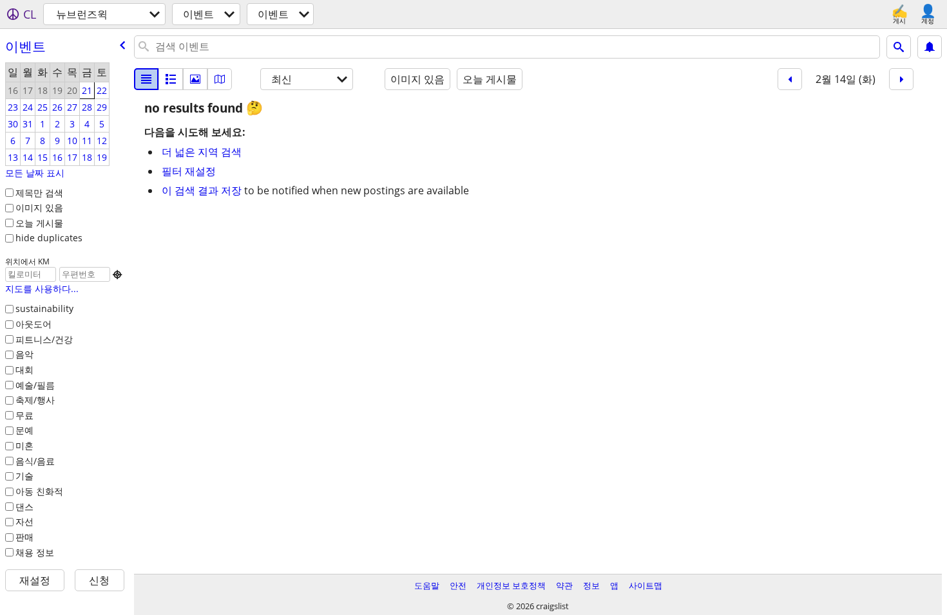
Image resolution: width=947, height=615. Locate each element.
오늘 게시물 (39, 223)
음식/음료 (35, 461)
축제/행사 (35, 400)
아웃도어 (33, 324)
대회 (24, 369)
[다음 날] (901, 79)
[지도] (219, 79)
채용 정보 (34, 552)
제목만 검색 (39, 193)
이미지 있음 (39, 207)
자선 (24, 521)
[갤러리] (195, 79)
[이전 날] (790, 79)
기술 (24, 476)
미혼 (24, 445)
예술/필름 (35, 385)
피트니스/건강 (44, 339)
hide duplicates (48, 238)
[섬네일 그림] (170, 79)
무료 (24, 415)
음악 (24, 354)
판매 (24, 537)
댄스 (24, 506)
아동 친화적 (39, 491)
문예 (24, 430)
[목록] (146, 79)
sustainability (44, 308)
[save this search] (929, 47)
